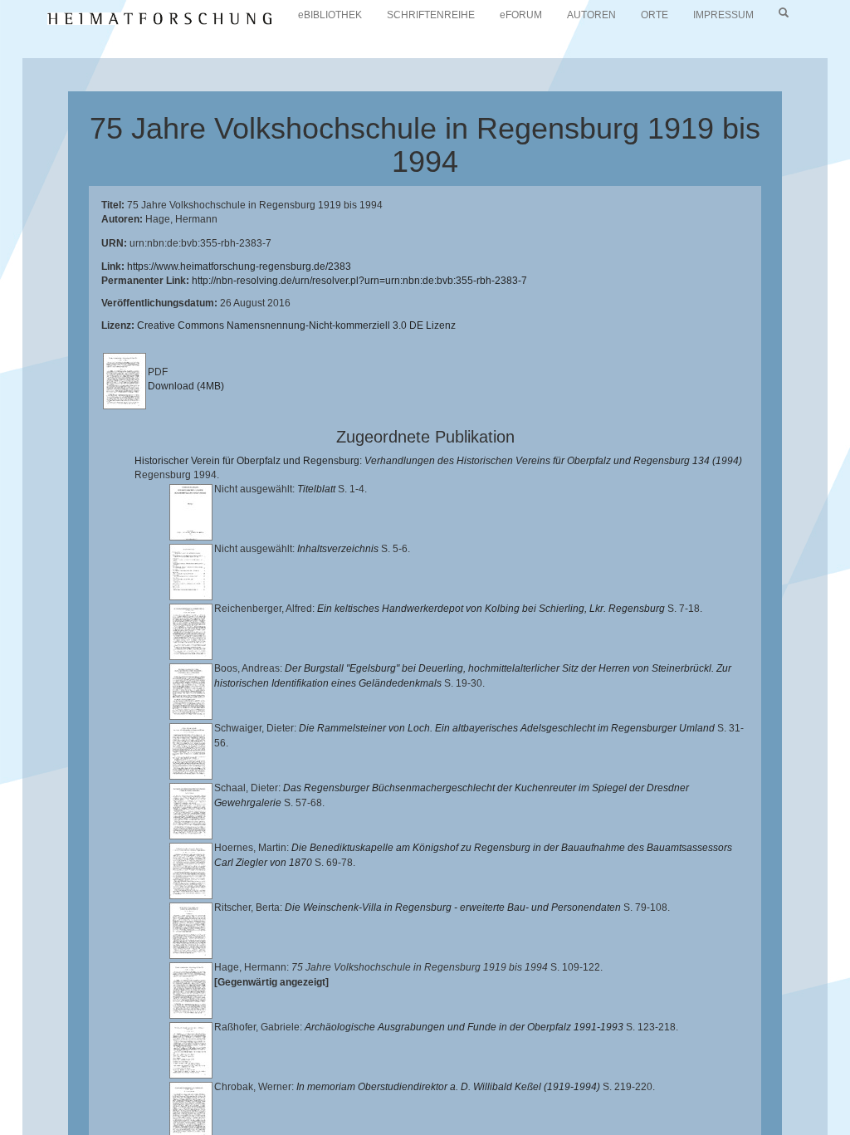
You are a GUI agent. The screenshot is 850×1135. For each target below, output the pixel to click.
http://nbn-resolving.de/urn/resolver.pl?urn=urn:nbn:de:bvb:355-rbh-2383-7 (359, 280)
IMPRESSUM (723, 15)
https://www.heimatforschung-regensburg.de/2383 (239, 266)
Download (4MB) (186, 386)
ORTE (654, 15)
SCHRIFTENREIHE (431, 15)
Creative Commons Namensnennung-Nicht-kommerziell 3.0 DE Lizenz (296, 325)
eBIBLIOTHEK (330, 15)
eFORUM (521, 15)
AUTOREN (591, 15)
